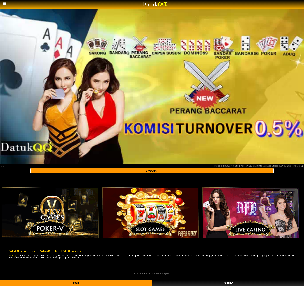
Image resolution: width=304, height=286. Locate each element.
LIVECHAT (152, 170)
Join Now (228, 283)
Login (76, 283)
